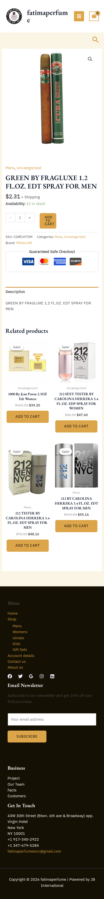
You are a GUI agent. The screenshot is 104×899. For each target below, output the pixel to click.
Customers (17, 795)
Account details (21, 655)
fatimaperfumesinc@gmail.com (34, 851)
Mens (10, 167)
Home (13, 613)
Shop (12, 619)
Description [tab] (15, 291)
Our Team (16, 784)
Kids (16, 643)
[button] (95, 40)
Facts (12, 790)
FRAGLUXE (24, 243)
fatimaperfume (47, 16)
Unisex (18, 637)
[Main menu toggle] (79, 16)
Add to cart (50, 220)
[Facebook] (10, 676)
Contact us (17, 661)
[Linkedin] (52, 676)
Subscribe (27, 736)
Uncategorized (29, 167)
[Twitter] (20, 676)
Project (14, 778)
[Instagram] (41, 676)
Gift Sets (20, 649)
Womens (20, 631)
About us (15, 667)
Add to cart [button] (27, 416)
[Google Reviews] (31, 676)
